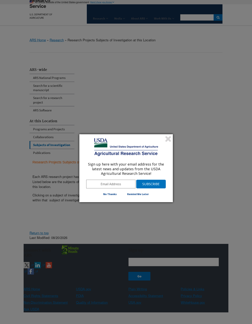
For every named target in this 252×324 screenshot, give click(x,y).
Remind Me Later (138, 194)
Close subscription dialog (168, 139)
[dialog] (126, 168)
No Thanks (110, 194)
